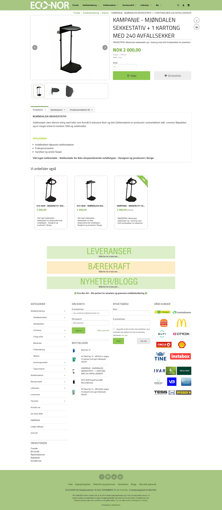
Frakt (70, 484)
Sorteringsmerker (40, 362)
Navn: (115, 309)
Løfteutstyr (144, 5)
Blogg (133, 484)
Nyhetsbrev (123, 484)
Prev (37, 47)
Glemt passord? (103, 330)
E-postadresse (78, 309)
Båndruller (37, 343)
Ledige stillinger (37, 426)
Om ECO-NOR (37, 413)
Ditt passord (77, 319)
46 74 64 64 (122, 489)
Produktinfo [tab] (38, 109)
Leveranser (35, 394)
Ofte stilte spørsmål (147, 484)
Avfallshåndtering (90, 5)
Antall (115, 62)
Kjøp (133, 76)
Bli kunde (35, 451)
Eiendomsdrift (128, 5)
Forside (75, 5)
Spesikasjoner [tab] (56, 109)
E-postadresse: (119, 319)
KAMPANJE (35, 420)
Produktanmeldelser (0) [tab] (80, 109)
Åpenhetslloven (38, 454)
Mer (157, 5)
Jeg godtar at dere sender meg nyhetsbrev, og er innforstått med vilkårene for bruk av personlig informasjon (131, 332)
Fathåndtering (39, 349)
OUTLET (34, 433)
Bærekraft (35, 457)
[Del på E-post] (196, 27)
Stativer (36, 356)
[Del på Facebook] (196, 20)
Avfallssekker (38, 323)
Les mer (144, 341)
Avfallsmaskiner (109, 5)
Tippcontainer (39, 368)
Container (37, 330)
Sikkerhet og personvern (104, 484)
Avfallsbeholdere (40, 317)
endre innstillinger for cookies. (137, 500)
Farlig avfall (38, 336)
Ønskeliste (174, 76)
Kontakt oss (35, 407)
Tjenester (34, 401)
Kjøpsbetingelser (83, 484)
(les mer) (125, 335)
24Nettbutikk (115, 505)
